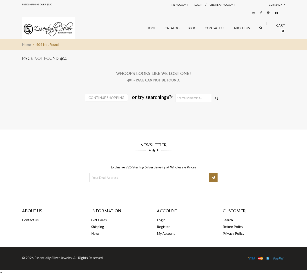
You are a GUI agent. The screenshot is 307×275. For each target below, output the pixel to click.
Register (163, 227)
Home (26, 44)
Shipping (97, 227)
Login (161, 220)
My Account (179, 4)
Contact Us (30, 220)
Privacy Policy (233, 233)
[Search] (216, 98)
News (95, 233)
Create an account (222, 4)
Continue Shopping (106, 98)
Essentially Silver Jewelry (53, 258)
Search (228, 220)
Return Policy (233, 227)
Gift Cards (99, 220)
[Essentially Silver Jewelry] (48, 28)
